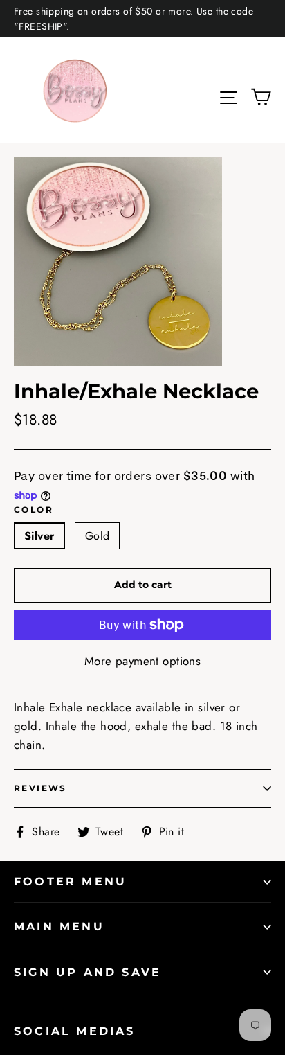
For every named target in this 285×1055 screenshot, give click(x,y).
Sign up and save (87, 972)
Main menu (59, 926)
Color (33, 510)
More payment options (142, 661)
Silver (39, 536)
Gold (97, 536)
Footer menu (70, 881)
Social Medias (75, 1031)
